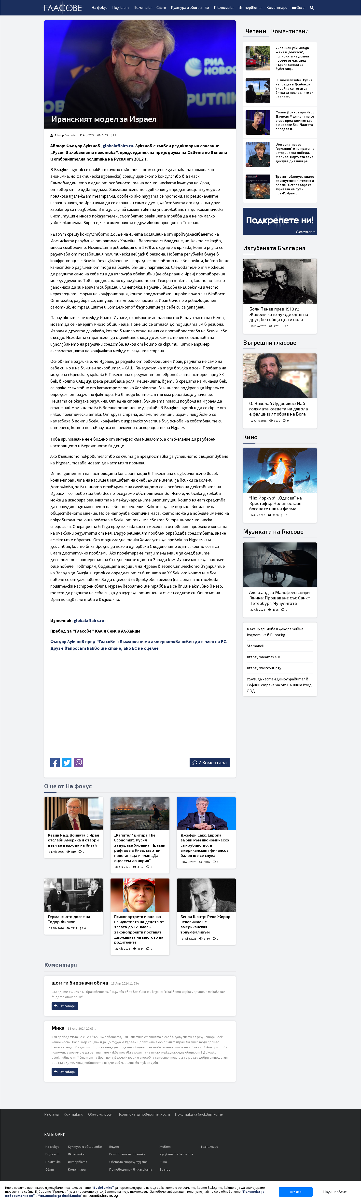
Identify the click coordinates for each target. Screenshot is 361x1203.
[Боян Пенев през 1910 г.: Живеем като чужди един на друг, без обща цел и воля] (280, 281)
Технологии (209, 1146)
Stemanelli (256, 646)
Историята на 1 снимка (127, 1154)
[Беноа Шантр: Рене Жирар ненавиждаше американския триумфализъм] (206, 895)
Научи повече (335, 1192)
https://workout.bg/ (264, 668)
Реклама (51, 1114)
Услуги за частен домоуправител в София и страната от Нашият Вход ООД (279, 685)
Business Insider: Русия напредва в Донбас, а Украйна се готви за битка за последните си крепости (294, 88)
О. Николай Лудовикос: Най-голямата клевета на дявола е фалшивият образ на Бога (278, 409)
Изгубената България (274, 247)
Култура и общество (190, 7)
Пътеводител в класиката (130, 1169)
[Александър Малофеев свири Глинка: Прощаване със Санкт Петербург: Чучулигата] (280, 565)
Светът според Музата (128, 1162)
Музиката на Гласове (273, 531)
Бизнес (165, 1169)
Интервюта (250, 7)
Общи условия (100, 1114)
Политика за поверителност (143, 1114)
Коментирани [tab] (290, 30)
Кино (250, 436)
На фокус (99, 7)
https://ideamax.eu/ (263, 657)
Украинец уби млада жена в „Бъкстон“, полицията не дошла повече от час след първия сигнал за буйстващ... (292, 58)
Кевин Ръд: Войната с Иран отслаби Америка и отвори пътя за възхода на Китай (73, 840)
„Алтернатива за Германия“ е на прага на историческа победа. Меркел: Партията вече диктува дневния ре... (295, 152)
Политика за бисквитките (199, 1114)
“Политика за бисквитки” (60, 1195)
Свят (161, 7)
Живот (165, 1146)
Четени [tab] (256, 30)
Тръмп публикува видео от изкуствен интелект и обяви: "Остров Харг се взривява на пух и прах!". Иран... (295, 185)
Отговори (67, 1006)
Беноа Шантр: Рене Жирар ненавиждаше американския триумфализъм (205, 924)
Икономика (224, 7)
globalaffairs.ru (118, 146)
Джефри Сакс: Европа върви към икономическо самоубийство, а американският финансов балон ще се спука (204, 845)
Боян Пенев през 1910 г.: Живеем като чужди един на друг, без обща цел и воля (278, 314)
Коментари (276, 7)
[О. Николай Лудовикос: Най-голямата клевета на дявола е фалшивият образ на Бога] (280, 376)
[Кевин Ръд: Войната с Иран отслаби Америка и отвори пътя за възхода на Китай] (73, 813)
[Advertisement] (93, 721)
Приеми (296, 1192)
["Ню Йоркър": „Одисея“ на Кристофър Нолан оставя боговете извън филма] (280, 470)
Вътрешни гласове (269, 342)
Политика (143, 7)
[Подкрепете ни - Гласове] (280, 221)
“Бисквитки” (103, 1187)
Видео (114, 1146)
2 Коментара (212, 762)
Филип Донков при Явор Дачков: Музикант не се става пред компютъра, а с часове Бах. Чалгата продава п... (295, 120)
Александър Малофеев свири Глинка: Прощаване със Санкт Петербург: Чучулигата (279, 598)
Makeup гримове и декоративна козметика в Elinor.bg (275, 632)
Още (300, 7)
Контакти (73, 1114)
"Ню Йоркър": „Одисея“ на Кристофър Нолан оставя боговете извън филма (275, 503)
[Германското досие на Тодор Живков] (73, 895)
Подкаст (120, 7)
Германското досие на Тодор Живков (69, 919)
